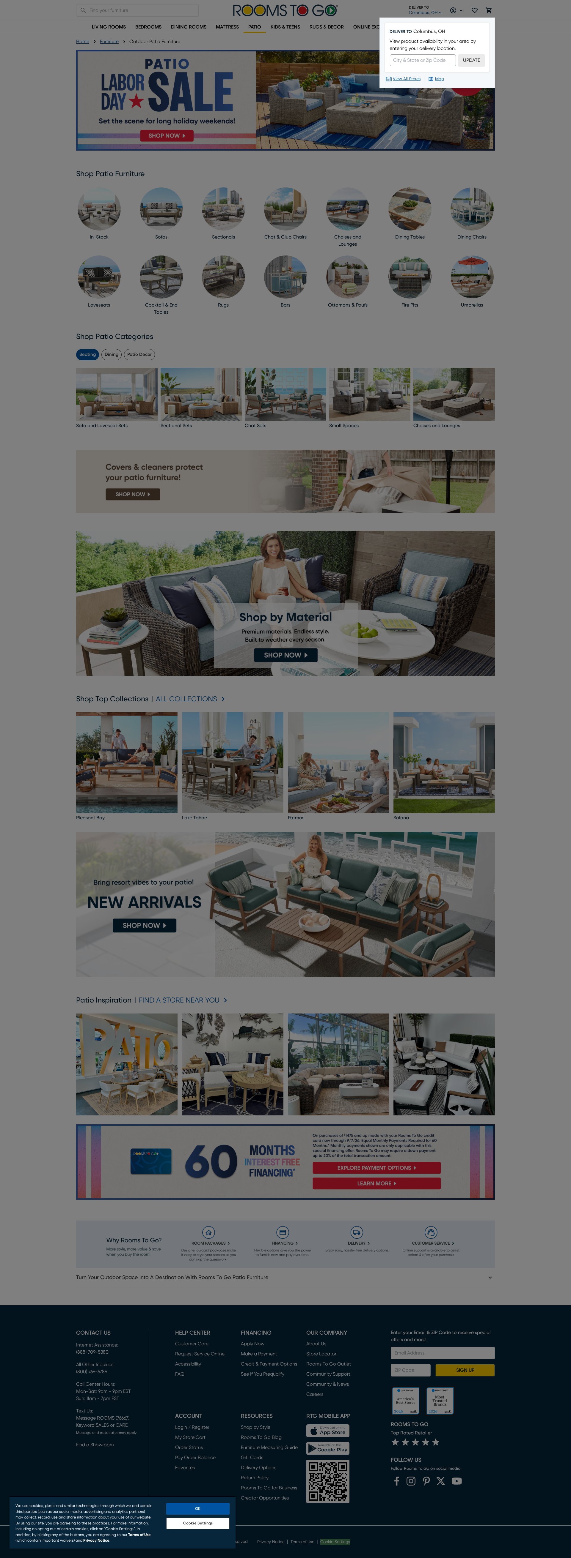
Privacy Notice (96, 1541)
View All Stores (407, 79)
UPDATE (471, 60)
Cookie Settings (198, 1523)
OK (197, 1509)
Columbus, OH (429, 31)
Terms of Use (139, 1535)
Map (439, 79)
